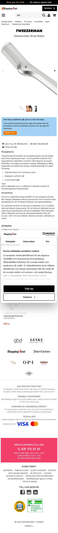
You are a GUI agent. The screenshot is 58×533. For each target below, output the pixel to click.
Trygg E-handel (30, 482)
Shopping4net (6, 22)
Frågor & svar (21, 470)
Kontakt (52, 470)
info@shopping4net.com (29, 458)
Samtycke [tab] (10, 241)
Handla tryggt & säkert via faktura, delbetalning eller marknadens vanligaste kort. (29, 420)
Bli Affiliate (36, 473)
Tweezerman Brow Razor (21, 24)
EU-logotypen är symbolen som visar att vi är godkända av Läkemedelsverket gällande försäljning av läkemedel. (29, 409)
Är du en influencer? (18, 473)
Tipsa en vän (10, 147)
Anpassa (27, 297)
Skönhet (18, 22)
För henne (28, 22)
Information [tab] (29, 241)
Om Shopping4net (16, 479)
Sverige (28, 526)
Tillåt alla (29, 288)
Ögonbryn (5, 24)
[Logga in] (49, 15)
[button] (54, 15)
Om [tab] (47, 241)
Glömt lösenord (38, 470)
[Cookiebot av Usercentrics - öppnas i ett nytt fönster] (42, 234)
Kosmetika (38, 22)
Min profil (8, 470)
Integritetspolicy (14, 476)
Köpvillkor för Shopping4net (40, 476)
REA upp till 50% (15, 2)
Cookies (47, 473)
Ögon (47, 22)
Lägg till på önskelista (16, 144)
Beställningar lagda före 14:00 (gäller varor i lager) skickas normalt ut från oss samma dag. (29, 399)
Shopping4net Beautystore (39, 479)
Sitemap (40, 522)
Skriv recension (40, 144)
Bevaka (11, 133)
